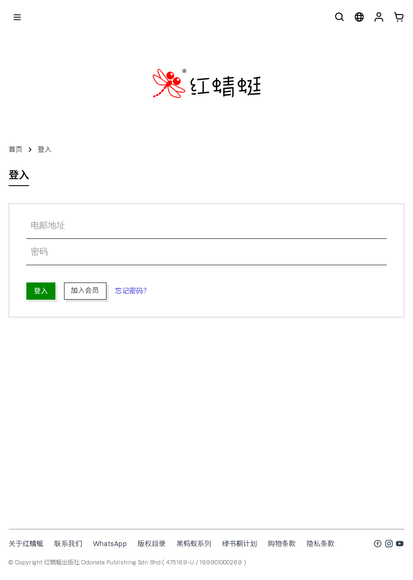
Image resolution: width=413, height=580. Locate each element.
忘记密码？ (132, 290)
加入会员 (85, 290)
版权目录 (152, 543)
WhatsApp (110, 543)
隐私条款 (320, 543)
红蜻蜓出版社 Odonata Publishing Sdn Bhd (102, 562)
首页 (16, 149)
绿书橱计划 (239, 543)
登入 (45, 149)
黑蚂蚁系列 (193, 543)
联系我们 (68, 543)
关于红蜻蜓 (26, 543)
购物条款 (282, 543)
